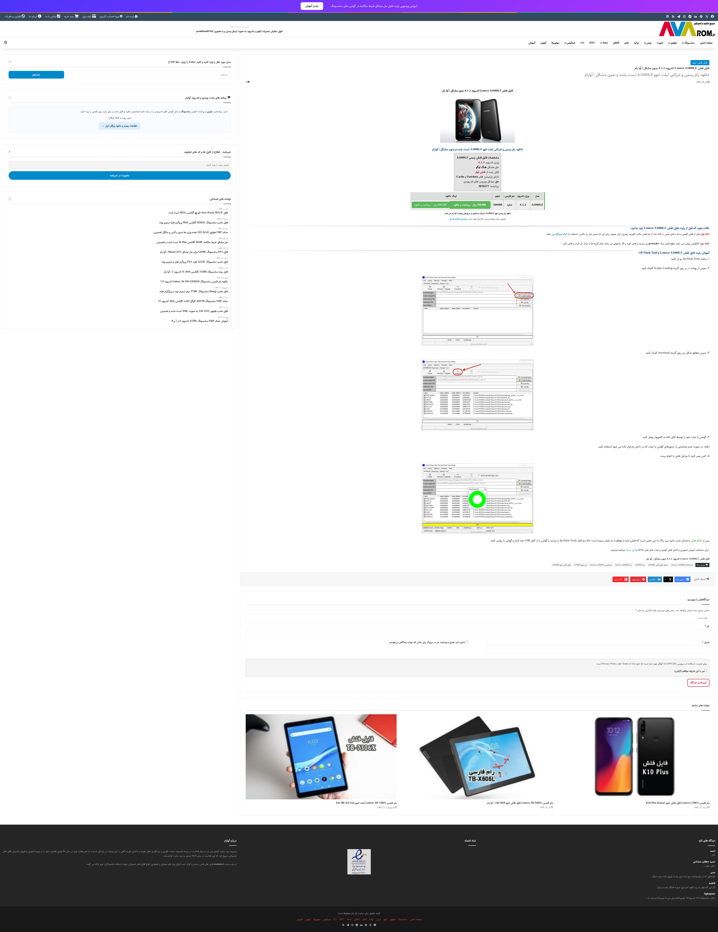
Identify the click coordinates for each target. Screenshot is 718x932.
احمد (712, 851)
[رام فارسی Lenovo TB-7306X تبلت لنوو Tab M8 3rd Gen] (321, 756)
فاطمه (712, 883)
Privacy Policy (609, 664)
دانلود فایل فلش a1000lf (658, 564)
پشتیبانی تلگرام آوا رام (458, 219)
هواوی (674, 43)
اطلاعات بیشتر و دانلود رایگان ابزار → (119, 126)
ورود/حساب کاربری (110, 16)
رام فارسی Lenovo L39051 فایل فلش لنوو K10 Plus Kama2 (677, 803)
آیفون (543, 43)
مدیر (713, 872)
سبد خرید (69, 16)
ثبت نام (130, 16)
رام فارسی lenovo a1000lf (601, 564)
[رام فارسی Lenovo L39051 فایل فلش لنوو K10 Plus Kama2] (634, 756)
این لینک (630, 550)
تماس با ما (51, 16)
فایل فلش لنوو (700, 63)
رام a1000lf (640, 564)
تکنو (627, 43)
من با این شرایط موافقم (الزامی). (689, 671)
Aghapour (709, 894)
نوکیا (636, 43)
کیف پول (87, 16)
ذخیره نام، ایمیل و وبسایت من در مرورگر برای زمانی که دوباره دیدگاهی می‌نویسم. (427, 642)
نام (707, 626)
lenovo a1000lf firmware (682, 564)
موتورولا (555, 43)
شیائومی (571, 43)
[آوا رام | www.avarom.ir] (687, 29)
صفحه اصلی (706, 43)
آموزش (531, 43)
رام (688, 268)
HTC (592, 43)
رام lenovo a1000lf (624, 564)
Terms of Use (629, 664)
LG (582, 43)
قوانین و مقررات (13, 16)
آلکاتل (616, 43)
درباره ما (33, 16)
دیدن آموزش (311, 6)
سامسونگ (689, 43)
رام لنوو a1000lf (580, 564)
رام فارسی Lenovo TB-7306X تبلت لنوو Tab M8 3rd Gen (366, 803)
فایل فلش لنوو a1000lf (561, 564)
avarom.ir (219, 864)
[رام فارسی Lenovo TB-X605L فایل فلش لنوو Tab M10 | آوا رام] (477, 756)
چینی (649, 43)
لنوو (661, 43)
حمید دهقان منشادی (704, 862)
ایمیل (705, 642)
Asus (605, 43)
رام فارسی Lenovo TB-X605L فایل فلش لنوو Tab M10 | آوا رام (520, 803)
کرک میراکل (561, 234)
